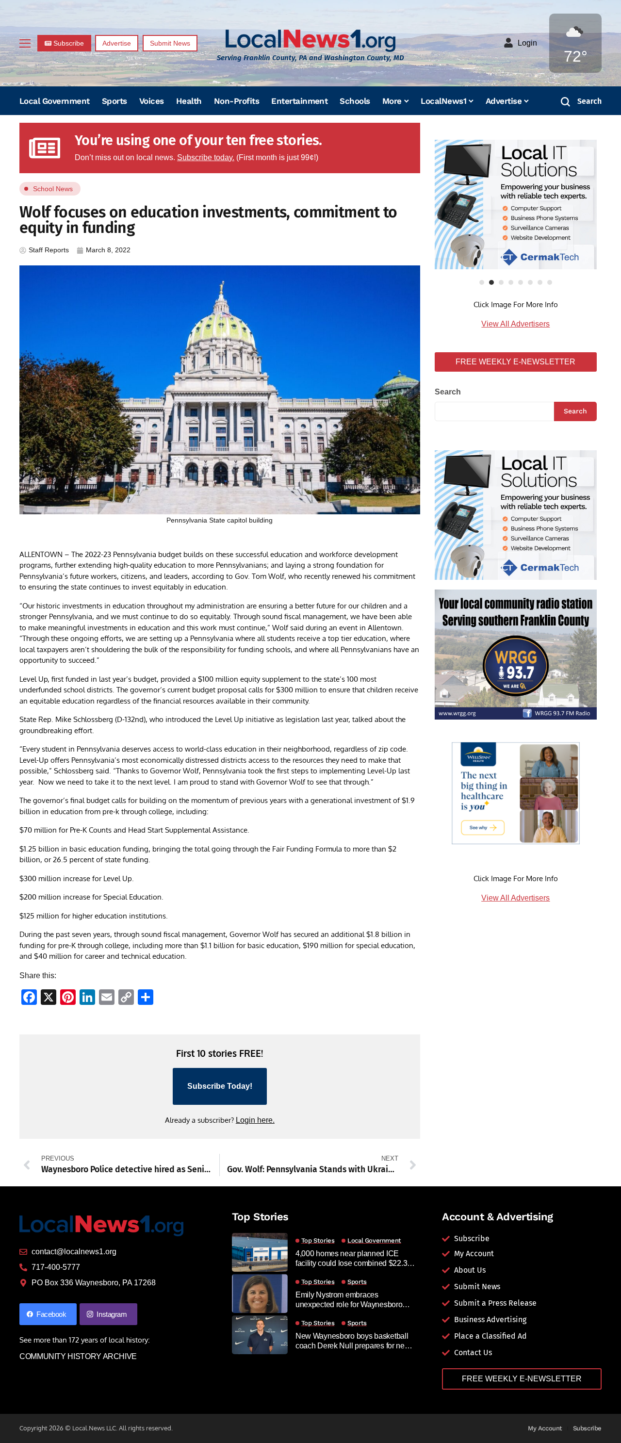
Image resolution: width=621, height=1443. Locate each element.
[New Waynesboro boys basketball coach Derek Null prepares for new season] (260, 1334)
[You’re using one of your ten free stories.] (44, 148)
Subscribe (587, 1428)
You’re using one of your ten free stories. (198, 140)
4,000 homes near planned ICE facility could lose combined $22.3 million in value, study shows (351, 1258)
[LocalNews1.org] (310, 40)
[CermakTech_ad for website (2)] (516, 204)
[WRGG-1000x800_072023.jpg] (516, 654)
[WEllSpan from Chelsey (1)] (516, 793)
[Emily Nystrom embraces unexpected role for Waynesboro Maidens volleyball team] (260, 1293)
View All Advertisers (515, 324)
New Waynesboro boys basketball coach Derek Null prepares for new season (352, 1341)
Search (448, 392)
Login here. (255, 1120)
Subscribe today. (205, 157)
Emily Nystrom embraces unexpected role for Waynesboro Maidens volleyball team (349, 1300)
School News (53, 189)
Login (527, 43)
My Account (545, 1428)
